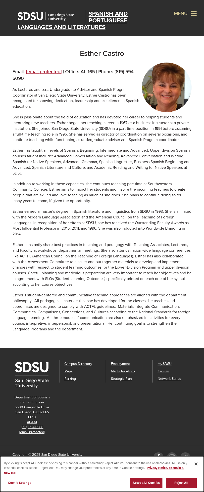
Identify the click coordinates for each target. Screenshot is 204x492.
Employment (120, 364)
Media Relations (123, 371)
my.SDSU (165, 364)
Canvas (163, 371)
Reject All (181, 483)
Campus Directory (78, 364)
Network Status (169, 379)
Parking (70, 379)
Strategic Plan (121, 379)
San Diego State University (50, 16)
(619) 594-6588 (32, 427)
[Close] (196, 463)
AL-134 (32, 422)
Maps (68, 371)
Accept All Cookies (146, 483)
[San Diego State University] (33, 375)
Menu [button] (181, 14)
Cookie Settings (19, 483)
